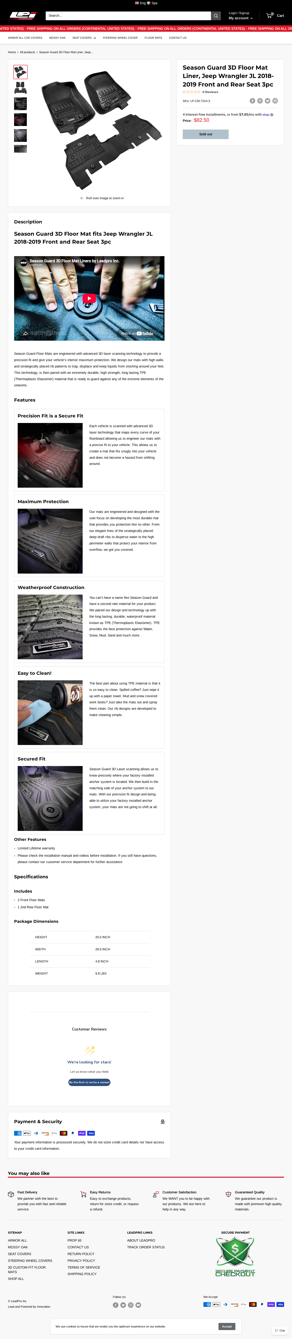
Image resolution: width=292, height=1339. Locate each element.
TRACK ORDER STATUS (146, 1247)
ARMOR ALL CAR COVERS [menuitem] (25, 37)
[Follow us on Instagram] (130, 1305)
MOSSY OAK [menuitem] (57, 37)
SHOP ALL (16, 1279)
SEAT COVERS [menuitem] (82, 37)
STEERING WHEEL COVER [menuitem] (120, 37)
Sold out (205, 134)
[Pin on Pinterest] (260, 101)
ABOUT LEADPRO (141, 1240)
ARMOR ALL (17, 1240)
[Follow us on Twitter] (123, 1305)
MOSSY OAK (18, 1247)
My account (239, 18)
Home (12, 52)
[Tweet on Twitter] (267, 101)
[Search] (216, 16)
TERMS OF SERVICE (84, 1267)
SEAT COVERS (19, 1254)
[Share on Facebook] (252, 101)
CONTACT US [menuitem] (178, 37)
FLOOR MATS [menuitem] (153, 37)
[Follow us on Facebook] (115, 1305)
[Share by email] (275, 101)
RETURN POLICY (81, 1254)
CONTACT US (78, 1247)
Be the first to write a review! (89, 1082)
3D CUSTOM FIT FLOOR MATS (27, 1270)
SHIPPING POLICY (82, 1274)
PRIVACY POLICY (81, 1261)
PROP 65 (74, 1240)
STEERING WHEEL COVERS (30, 1261)
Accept (227, 1326)
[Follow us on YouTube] (138, 1305)
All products (27, 52)
